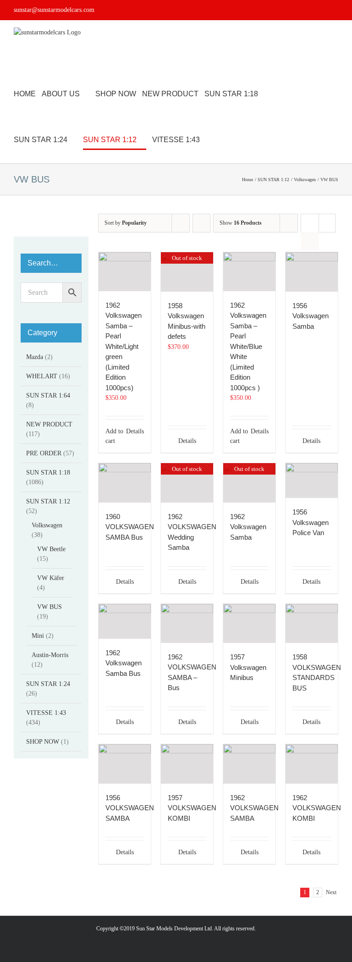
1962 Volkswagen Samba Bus (123, 663)
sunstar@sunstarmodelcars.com (54, 9)
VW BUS (49, 606)
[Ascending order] (201, 223)
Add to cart (114, 436)
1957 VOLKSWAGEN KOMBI (192, 808)
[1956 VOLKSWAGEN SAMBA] (125, 763)
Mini (38, 635)
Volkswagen (47, 525)
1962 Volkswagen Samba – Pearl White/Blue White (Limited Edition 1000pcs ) (248, 346)
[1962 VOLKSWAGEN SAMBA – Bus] (187, 623)
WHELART (41, 376)
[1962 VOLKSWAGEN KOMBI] (312, 763)
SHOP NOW (42, 741)
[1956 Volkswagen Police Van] (312, 480)
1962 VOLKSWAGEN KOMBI (316, 808)
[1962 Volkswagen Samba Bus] (125, 621)
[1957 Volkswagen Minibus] (249, 623)
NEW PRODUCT (49, 424)
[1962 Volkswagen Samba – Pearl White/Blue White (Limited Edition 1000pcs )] (249, 271)
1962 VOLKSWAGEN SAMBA (254, 808)
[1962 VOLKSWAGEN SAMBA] (249, 763)
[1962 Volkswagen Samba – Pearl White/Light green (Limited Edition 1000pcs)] (125, 271)
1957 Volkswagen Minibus (248, 667)
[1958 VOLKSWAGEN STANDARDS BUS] (312, 623)
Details (135, 431)
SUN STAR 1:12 (48, 501)
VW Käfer (50, 578)
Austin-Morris (50, 655)
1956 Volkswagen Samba (310, 316)
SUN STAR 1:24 (48, 683)
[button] (233, 140)
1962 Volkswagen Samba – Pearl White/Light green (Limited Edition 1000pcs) (123, 346)
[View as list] (310, 241)
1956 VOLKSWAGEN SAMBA (129, 808)
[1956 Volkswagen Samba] (312, 271)
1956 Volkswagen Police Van (310, 522)
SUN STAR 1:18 (48, 472)
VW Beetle (51, 549)
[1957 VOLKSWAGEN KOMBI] (187, 763)
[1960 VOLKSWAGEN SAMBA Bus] (125, 482)
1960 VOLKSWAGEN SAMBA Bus (129, 527)
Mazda (34, 357)
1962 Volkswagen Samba (248, 527)
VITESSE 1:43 (46, 712)
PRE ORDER (43, 453)
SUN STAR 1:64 (48, 395)
